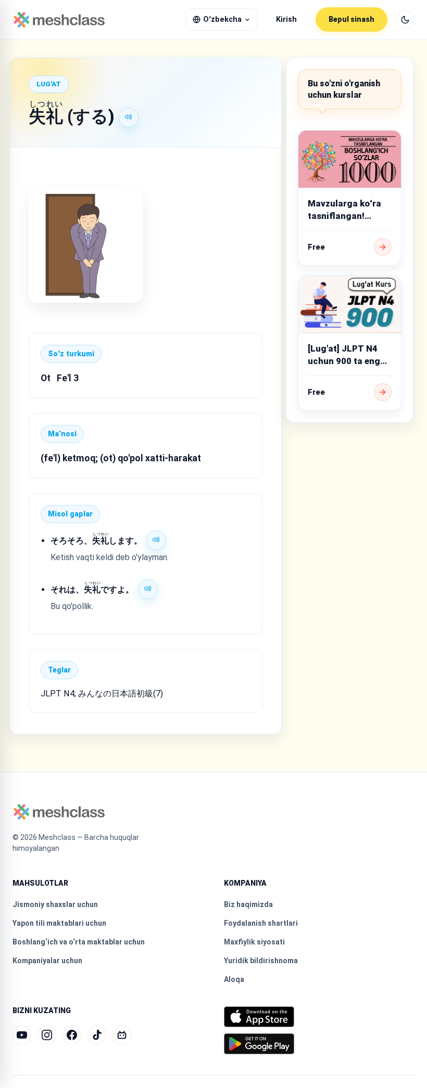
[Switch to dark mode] (405, 19)
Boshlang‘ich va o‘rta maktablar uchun (78, 942)
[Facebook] (71, 1035)
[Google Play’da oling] (259, 1043)
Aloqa (234, 979)
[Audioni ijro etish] (129, 117)
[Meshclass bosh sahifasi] (59, 19)
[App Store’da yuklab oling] (259, 1016)
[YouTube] (21, 1035)
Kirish (286, 19)
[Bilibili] (121, 1035)
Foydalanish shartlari (261, 923)
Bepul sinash (351, 19)
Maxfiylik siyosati (254, 942)
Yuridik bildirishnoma (261, 960)
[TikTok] (96, 1035)
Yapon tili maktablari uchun (59, 923)
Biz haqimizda (248, 904)
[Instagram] (46, 1035)
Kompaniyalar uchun (47, 960)
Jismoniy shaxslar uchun (55, 904)
